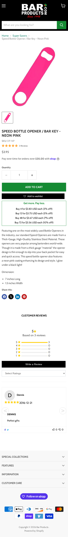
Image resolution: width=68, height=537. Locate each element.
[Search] (61, 25)
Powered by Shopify (34, 530)
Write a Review (33, 364)
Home (5, 35)
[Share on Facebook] (4, 296)
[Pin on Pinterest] (24, 296)
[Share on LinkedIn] (17, 296)
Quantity (6, 167)
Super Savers (20, 35)
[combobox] (29, 25)
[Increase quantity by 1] (32, 175)
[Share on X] (11, 296)
